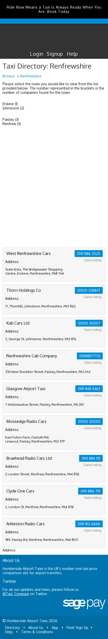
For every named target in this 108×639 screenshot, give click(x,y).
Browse (9, 76)
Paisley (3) (11, 119)
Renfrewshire (30, 76)
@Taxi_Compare (16, 594)
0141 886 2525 (88, 253)
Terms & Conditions (37, 632)
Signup (55, 53)
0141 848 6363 (89, 389)
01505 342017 (89, 323)
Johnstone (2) (13, 108)
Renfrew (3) (12, 124)
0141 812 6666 (89, 524)
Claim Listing (92, 260)
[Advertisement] (54, 190)
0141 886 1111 (91, 458)
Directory (12, 627)
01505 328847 (88, 290)
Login (36, 53)
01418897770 (89, 356)
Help (72, 53)
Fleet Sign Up (77, 627)
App (55, 627)
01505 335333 (89, 421)
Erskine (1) (10, 104)
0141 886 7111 (90, 491)
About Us (35, 627)
